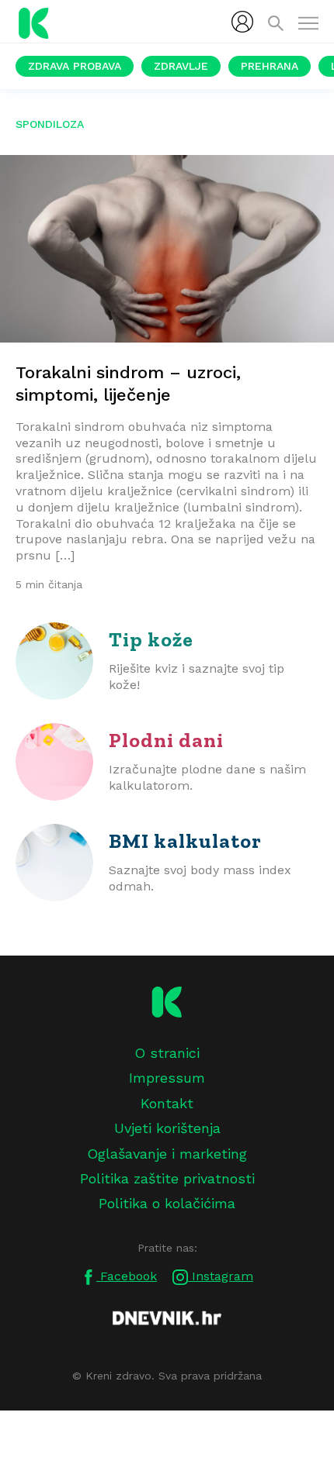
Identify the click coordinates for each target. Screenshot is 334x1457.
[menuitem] (242, 21)
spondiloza (50, 124)
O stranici (167, 1053)
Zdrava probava (74, 66)
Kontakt (167, 1103)
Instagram (220, 1276)
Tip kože (151, 639)
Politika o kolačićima (167, 1203)
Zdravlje (181, 66)
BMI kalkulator (185, 840)
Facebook (126, 1276)
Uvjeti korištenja (167, 1128)
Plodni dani (166, 740)
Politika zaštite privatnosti (167, 1178)
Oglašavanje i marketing (167, 1153)
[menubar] (242, 21)
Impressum (167, 1078)
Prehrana (269, 66)
